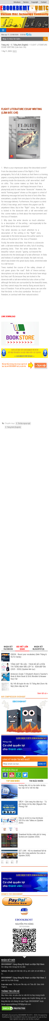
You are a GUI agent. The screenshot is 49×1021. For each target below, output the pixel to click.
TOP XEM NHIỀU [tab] (13, 781)
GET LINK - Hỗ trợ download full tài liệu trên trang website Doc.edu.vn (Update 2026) (32, 853)
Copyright (34, 2)
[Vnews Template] (24, 10)
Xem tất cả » (42, 693)
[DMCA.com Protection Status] (13, 1008)
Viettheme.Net (7, 1017)
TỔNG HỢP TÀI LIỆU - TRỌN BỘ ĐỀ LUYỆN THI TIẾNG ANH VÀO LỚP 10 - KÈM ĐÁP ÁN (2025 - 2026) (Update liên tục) (28, 666)
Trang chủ (5, 45)
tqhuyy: (4, 971)
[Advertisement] (24, 79)
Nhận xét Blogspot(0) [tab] (38, 648)
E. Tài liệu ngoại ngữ (23, 423)
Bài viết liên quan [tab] (22, 648)
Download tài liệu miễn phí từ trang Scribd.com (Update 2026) (32, 835)
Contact (43, 2)
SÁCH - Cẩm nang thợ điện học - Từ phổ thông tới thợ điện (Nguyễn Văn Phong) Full (33, 804)
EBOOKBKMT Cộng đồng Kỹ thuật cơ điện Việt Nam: (23, 964)
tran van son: (6, 984)
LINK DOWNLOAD (8, 316)
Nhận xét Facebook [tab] (8, 648)
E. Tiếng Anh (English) (19, 45)
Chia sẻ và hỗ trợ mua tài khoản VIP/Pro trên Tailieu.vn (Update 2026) (31, 820)
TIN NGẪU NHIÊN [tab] (36, 781)
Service (26, 2)
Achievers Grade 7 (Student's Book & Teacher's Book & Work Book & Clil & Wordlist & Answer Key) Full (29, 676)
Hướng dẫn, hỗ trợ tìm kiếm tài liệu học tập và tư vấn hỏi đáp (32, 786)
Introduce (17, 2)
